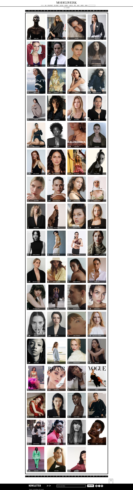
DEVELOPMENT (50, 5)
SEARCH (86, 5)
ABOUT (78, 5)
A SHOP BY (71, 5)
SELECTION (61, 5)
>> (105, 10)
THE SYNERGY (56, 5)
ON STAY (67, 7)
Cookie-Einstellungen (36, 489)
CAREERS (82, 5)
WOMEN (42, 5)
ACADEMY (66, 5)
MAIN (65, 7)
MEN (45, 5)
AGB (39, 489)
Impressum (42, 489)
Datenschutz (30, 489)
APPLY (75, 5)
